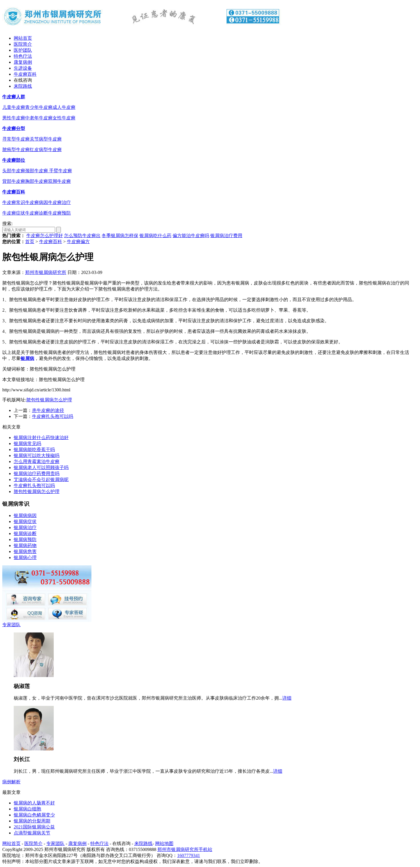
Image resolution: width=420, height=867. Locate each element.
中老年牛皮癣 (39, 117)
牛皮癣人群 (13, 96)
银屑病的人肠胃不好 (34, 802)
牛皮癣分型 (13, 128)
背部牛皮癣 (13, 181)
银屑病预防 (25, 539)
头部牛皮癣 (13, 170)
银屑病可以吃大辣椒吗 (36, 455)
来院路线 (23, 86)
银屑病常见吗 (27, 443)
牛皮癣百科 (25, 74)
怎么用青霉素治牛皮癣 (36, 461)
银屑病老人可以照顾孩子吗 (41, 467)
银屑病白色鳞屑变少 (34, 814)
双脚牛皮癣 (59, 181)
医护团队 (23, 50)
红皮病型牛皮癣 (46, 149)
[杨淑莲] (34, 675)
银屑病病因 (25, 515)
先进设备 (23, 68)
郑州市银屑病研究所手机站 (184, 849)
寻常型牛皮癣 (16, 139)
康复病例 (23, 62)
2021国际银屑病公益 (34, 826)
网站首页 (23, 38)
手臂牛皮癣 (60, 170)
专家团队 (11, 624)
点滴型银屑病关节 (32, 832)
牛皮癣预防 (59, 213)
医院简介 (23, 44)
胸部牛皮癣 (36, 181)
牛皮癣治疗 (59, 202)
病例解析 (11, 781)
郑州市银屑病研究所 (45, 272)
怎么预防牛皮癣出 (82, 235)
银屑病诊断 (25, 533)
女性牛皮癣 (64, 117)
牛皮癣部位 (13, 160)
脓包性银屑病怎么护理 (49, 399)
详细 (286, 698)
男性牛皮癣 (13, 117)
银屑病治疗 (25, 527)
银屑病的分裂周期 (32, 820)
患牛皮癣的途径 (48, 410)
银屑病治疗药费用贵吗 (36, 473)
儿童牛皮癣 (13, 107)
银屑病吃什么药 (155, 235)
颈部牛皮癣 (37, 170)
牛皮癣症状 (13, 213)
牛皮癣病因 (36, 202)
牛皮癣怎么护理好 (44, 235)
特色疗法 (23, 56)
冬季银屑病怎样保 (120, 235)
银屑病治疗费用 (226, 235)
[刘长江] (34, 748)
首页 (29, 241)
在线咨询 (23, 80)
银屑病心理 (25, 557)
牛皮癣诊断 (36, 213)
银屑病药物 (25, 545)
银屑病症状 (25, 521)
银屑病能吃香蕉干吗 (34, 449)
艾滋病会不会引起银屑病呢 (41, 479)
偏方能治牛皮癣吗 (191, 235)
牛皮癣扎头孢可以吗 (52, 416)
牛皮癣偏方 (78, 241)
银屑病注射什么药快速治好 (41, 437)
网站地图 (164, 843)
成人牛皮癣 (64, 107)
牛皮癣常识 (13, 202)
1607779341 (188, 855)
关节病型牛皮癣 (46, 139)
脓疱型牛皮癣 (16, 149)
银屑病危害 (25, 551)
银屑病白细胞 (27, 808)
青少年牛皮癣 (39, 107)
